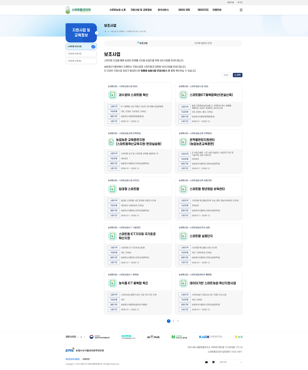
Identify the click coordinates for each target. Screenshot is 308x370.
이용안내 (216, 10)
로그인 (239, 2)
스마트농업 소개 (117, 10)
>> (178, 321)
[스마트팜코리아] (78, 10)
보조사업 (110, 26)
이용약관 (86, 359)
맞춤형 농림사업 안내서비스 (154, 70)
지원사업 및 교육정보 (141, 10)
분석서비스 (163, 10)
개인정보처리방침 (73, 359)
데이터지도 (203, 10)
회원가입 (230, 2)
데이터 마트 (184, 10)
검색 (239, 75)
